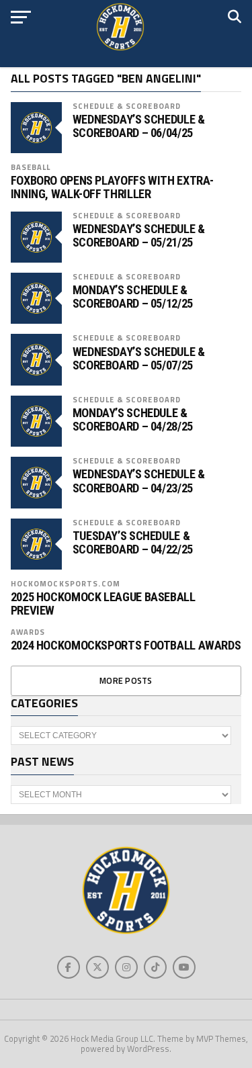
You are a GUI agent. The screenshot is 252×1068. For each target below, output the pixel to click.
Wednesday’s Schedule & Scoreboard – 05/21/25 (139, 235)
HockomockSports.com (65, 583)
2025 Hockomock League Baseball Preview (103, 603)
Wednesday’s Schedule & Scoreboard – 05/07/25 (139, 358)
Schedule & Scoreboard (127, 106)
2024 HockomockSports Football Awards (126, 645)
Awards (28, 631)
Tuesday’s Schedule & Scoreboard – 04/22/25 (133, 542)
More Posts (126, 680)
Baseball (31, 167)
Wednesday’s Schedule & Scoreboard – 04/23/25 (139, 481)
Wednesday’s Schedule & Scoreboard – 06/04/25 (139, 126)
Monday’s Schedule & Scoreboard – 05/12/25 (133, 296)
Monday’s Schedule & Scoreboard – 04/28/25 (133, 419)
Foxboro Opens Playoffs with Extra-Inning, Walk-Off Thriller (112, 187)
